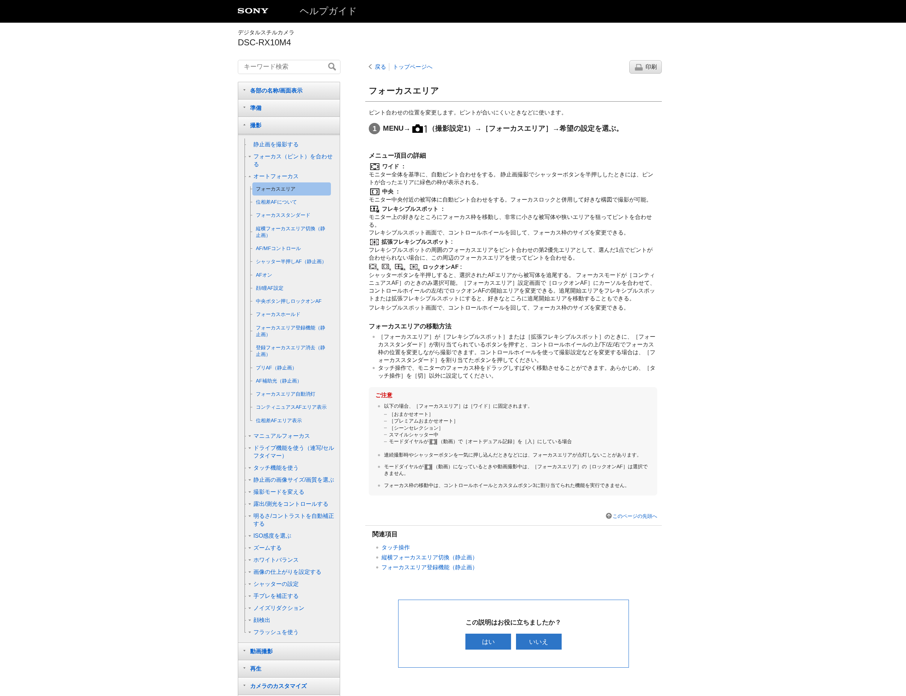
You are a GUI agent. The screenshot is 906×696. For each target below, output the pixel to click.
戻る (380, 67)
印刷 (651, 67)
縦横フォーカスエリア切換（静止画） (430, 557)
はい (488, 641)
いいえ (538, 641)
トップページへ (412, 67)
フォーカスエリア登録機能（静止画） (430, 567)
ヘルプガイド (328, 11)
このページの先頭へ (635, 516)
